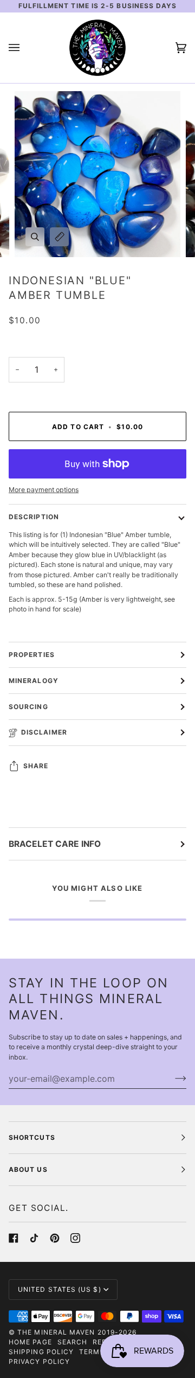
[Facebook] (13, 1238)
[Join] (172, 1078)
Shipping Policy (41, 1352)
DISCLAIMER (44, 732)
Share (35, 766)
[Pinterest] (55, 1238)
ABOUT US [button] (28, 1169)
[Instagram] (75, 1238)
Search (72, 1342)
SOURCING (28, 707)
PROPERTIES (32, 654)
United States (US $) (59, 1289)
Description (34, 517)
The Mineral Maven (56, 1332)
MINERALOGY (33, 681)
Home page (30, 1342)
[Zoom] (34, 236)
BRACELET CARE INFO (55, 844)
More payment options (44, 490)
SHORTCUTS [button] (32, 1137)
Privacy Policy (39, 1361)
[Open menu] (25, 47)
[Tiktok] (34, 1238)
